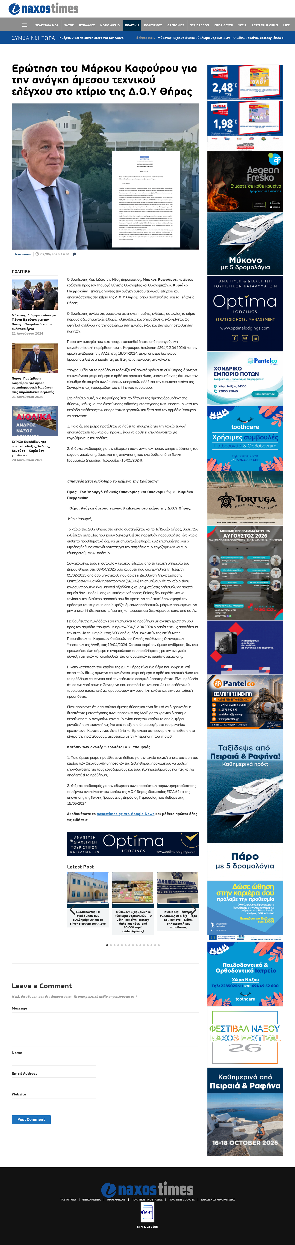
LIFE (286, 25)
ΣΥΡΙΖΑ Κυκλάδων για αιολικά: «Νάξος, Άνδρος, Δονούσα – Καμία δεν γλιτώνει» (31, 448)
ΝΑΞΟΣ (69, 25)
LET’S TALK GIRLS (265, 25)
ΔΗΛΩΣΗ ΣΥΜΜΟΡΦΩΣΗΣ (218, 1199)
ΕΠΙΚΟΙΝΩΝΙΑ (91, 1199)
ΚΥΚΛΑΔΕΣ (87, 25)
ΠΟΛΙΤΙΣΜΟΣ (153, 25)
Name (17, 1052)
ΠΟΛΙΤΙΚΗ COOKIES (182, 1199)
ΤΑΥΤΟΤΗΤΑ (68, 1199)
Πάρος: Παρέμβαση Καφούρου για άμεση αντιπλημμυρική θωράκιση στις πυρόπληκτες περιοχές (33, 385)
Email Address (24, 1073)
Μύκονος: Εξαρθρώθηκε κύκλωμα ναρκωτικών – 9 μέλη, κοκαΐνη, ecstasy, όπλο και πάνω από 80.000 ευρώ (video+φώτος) (133, 921)
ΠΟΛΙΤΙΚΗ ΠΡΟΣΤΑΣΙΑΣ (147, 1199)
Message (19, 1008)
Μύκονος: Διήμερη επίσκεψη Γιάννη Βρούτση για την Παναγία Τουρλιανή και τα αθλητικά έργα (34, 322)
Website (19, 1094)
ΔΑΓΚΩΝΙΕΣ (175, 25)
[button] (194, 910)
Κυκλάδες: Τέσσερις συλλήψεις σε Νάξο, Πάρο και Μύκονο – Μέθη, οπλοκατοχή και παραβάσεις (178, 920)
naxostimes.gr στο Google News (125, 813)
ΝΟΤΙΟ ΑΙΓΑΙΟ (110, 25)
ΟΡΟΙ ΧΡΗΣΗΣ (116, 1199)
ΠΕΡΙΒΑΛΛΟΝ (199, 25)
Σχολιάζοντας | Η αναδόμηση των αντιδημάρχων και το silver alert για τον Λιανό (88, 918)
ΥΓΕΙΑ (242, 25)
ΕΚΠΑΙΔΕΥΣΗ (223, 25)
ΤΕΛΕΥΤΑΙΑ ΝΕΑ (46, 25)
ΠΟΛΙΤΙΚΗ (132, 25)
